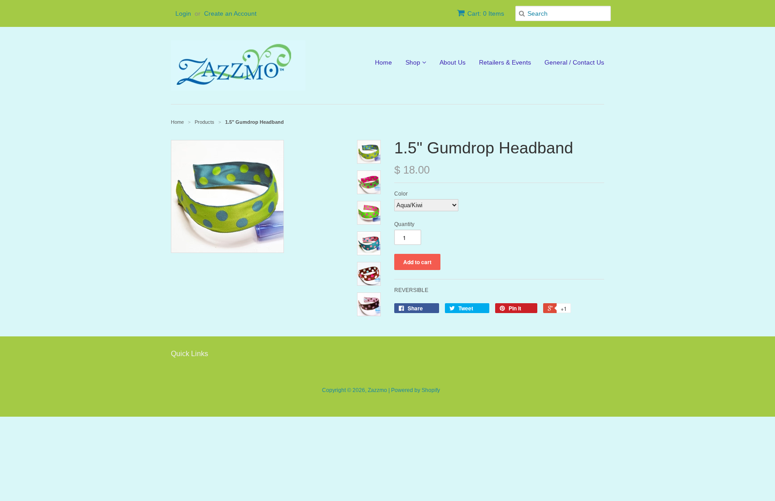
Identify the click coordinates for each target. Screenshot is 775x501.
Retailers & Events (505, 62)
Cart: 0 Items (485, 13)
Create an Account (230, 13)
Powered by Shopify (415, 390)
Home (383, 62)
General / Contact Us (574, 62)
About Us (453, 62)
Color (401, 194)
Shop (413, 62)
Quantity (404, 224)
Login (183, 13)
